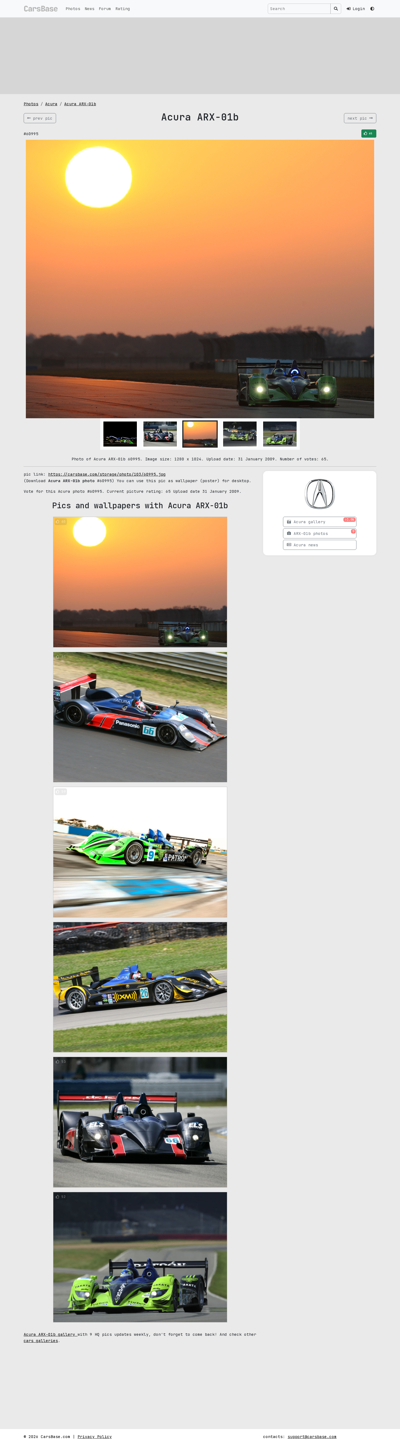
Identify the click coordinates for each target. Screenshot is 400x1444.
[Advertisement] (200, 56)
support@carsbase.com (312, 1436)
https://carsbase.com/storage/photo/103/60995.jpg (107, 474)
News (89, 8)
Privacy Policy (95, 1436)
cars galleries (41, 1340)
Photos (73, 8)
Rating (122, 8)
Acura (51, 103)
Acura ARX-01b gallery (51, 1334)
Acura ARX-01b (80, 103)
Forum (105, 8)
